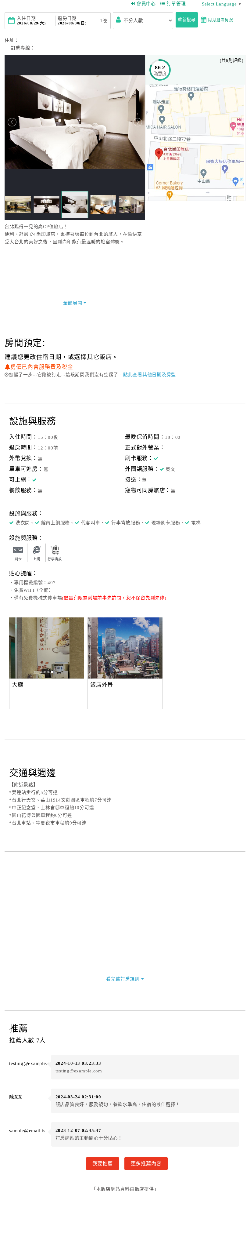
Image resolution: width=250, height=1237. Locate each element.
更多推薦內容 (146, 1163)
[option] (46, 648)
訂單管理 (176, 3)
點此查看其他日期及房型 (149, 374)
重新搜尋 (187, 19)
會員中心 (146, 3)
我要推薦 (102, 1163)
